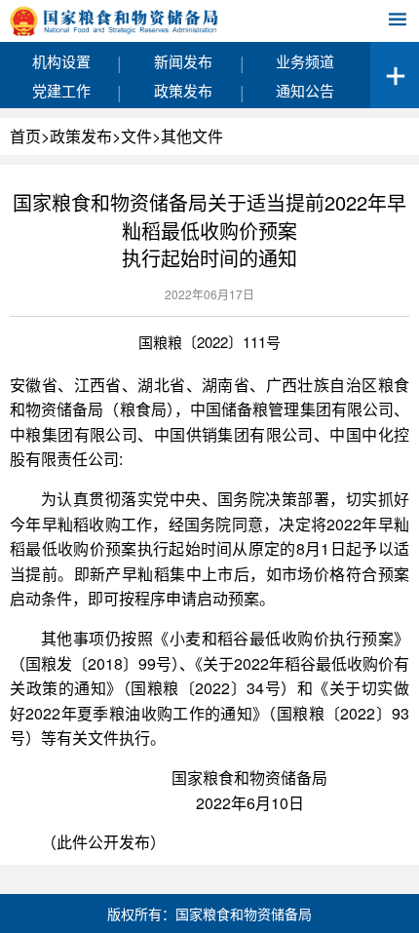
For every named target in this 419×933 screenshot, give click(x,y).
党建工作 (61, 90)
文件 (136, 136)
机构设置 (61, 61)
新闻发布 (183, 61)
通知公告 (305, 90)
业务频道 (305, 61)
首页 (25, 136)
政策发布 (183, 90)
